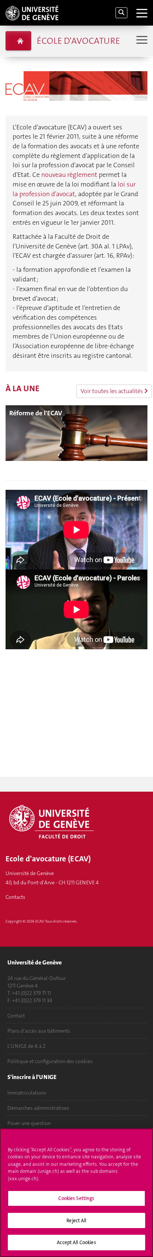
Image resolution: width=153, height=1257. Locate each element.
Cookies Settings (76, 1198)
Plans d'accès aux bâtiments (38, 1030)
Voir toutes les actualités (112, 391)
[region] (76, 1192)
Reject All (76, 1220)
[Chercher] (121, 12)
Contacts (15, 897)
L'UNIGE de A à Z (26, 1046)
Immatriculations (26, 1092)
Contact (16, 1015)
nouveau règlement (69, 174)
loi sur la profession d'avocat (74, 189)
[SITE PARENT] (18, 40)
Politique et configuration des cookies (49, 1061)
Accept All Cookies (76, 1242)
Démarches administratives (38, 1108)
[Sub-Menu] (140, 40)
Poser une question (29, 1123)
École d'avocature (78, 40)
